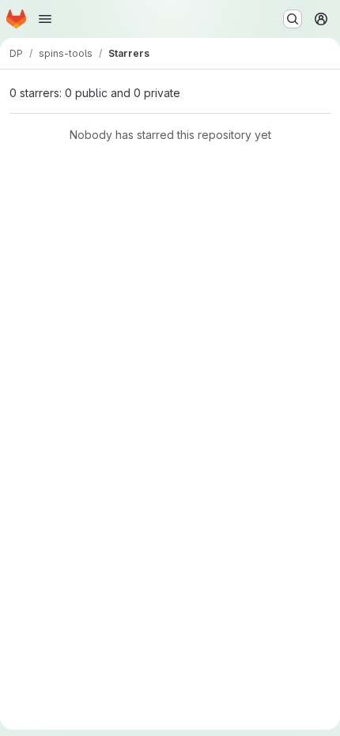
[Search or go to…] (292, 18)
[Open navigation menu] (45, 19)
